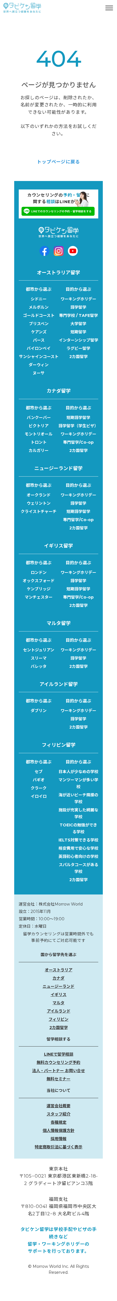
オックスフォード (39, 580)
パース (39, 340)
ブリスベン (39, 323)
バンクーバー (39, 417)
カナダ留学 (59, 391)
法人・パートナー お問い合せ (58, 1070)
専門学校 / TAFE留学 (78, 315)
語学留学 (78, 307)
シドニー (39, 299)
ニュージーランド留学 (58, 468)
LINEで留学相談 (58, 1054)
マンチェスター (39, 597)
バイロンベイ (39, 348)
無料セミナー (58, 1078)
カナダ (58, 978)
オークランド (39, 495)
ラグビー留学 (78, 348)
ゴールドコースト (39, 315)
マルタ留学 (59, 623)
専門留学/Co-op (78, 442)
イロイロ (39, 796)
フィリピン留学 (59, 745)
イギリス (58, 994)
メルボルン (39, 307)
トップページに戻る (58, 162)
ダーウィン (39, 364)
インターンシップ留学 (78, 340)
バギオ (39, 779)
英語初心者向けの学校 (78, 856)
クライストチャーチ (39, 511)
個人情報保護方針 (58, 1130)
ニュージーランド (58, 986)
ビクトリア (39, 425)
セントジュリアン (38, 649)
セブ (39, 771)
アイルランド (58, 1011)
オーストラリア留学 (58, 272)
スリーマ (39, 658)
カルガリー (39, 450)
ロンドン (39, 572)
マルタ (58, 1002)
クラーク (39, 788)
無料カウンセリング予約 (58, 1062)
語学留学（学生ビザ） (78, 425)
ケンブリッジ (39, 588)
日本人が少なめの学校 (78, 771)
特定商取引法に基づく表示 (58, 1147)
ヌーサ (39, 373)
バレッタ (39, 666)
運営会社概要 (58, 1105)
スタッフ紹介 (58, 1114)
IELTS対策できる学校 (78, 840)
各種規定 (58, 1122)
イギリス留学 (58, 546)
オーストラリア (58, 969)
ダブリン (39, 710)
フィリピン (58, 1019)
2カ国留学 (78, 356)
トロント (39, 442)
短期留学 (78, 331)
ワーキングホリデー (78, 299)
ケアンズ (39, 331)
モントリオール (39, 434)
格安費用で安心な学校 (78, 848)
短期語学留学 (78, 417)
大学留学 (78, 323)
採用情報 (58, 1138)
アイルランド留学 (58, 684)
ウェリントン (39, 503)
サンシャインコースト (38, 356)
